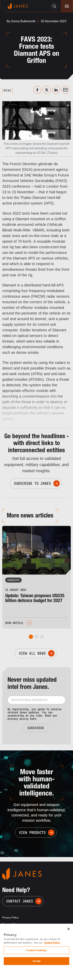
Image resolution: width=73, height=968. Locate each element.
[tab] (31, 637)
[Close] (68, 929)
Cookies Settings (36, 950)
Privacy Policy (10, 917)
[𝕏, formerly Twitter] (47, 90)
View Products (32, 832)
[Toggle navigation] (67, 6)
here (33, 718)
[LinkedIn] (56, 90)
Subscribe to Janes (32, 483)
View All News (32, 653)
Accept (37, 961)
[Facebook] (37, 90)
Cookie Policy (52, 942)
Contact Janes (19, 901)
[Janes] (18, 6)
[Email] (65, 90)
